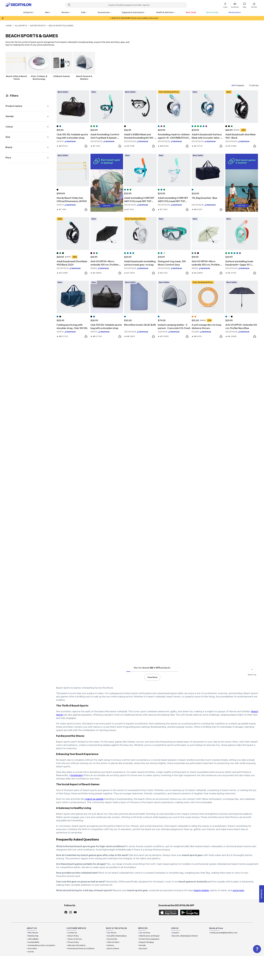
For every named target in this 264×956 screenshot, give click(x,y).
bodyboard (77, 775)
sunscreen (238, 890)
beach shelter (201, 890)
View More (152, 677)
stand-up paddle (94, 799)
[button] (257, 949)
